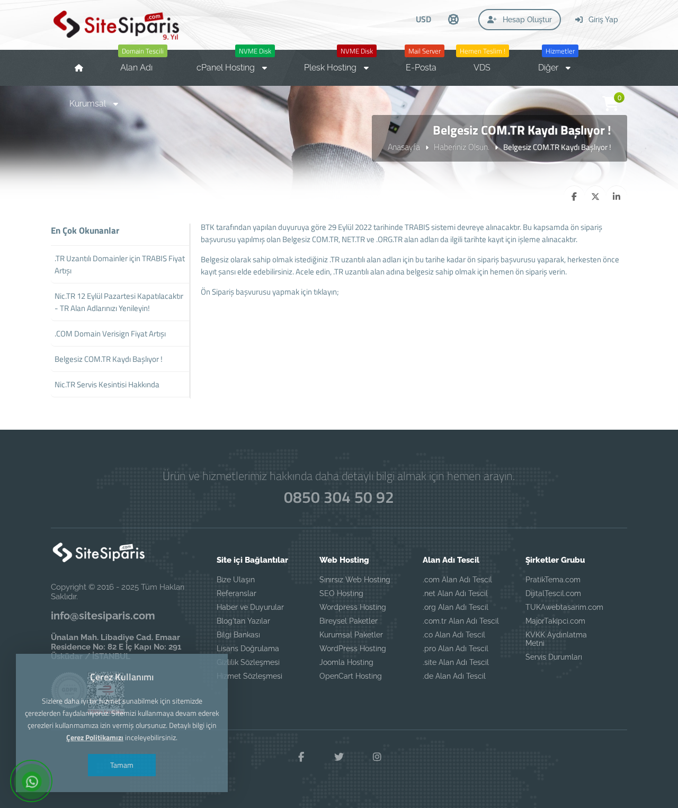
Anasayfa (404, 146)
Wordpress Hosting (352, 607)
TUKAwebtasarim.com (564, 607)
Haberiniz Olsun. (461, 146)
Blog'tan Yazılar (243, 621)
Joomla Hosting (346, 662)
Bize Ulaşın (236, 579)
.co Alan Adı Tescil (454, 635)
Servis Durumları (553, 657)
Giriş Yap (602, 19)
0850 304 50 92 (339, 497)
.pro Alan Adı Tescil (455, 648)
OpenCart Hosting (350, 676)
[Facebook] (301, 757)
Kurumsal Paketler (351, 635)
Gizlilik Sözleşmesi (248, 662)
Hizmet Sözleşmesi (249, 676)
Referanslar (236, 593)
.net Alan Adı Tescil (455, 593)
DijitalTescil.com (553, 593)
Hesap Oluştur (526, 19)
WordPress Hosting (352, 648)
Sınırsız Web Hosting (354, 579)
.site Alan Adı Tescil (456, 662)
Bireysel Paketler (348, 621)
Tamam (121, 764)
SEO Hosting (341, 593)
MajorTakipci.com (555, 621)
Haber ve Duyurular (250, 607)
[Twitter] (339, 757)
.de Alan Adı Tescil (454, 676)
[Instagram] (377, 757)
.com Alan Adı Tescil (457, 579)
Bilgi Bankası (238, 635)
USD (423, 19)
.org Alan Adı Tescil (455, 607)
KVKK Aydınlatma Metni (556, 639)
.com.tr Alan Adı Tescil (461, 621)
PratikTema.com (553, 579)
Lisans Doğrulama (248, 648)
